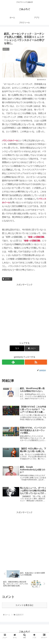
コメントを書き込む (24, 605)
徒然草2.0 (8, 279)
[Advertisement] (24, 311)
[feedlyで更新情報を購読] (13, 362)
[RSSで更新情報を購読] (36, 362)
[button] (32, 348)
